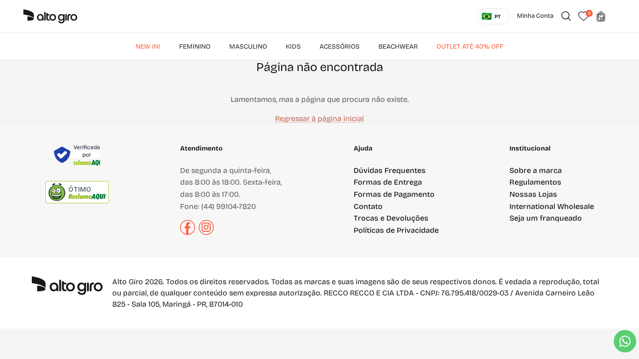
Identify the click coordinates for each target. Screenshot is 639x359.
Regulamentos (535, 182)
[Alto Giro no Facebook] (187, 232)
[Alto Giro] (50, 16)
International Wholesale (551, 206)
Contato (368, 206)
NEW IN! (148, 46)
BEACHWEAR (398, 46)
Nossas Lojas (533, 194)
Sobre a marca (535, 170)
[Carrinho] (600, 16)
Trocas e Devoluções (391, 218)
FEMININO (195, 46)
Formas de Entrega (388, 182)
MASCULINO (248, 46)
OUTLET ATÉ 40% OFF (469, 46)
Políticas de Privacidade (396, 230)
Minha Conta (535, 16)
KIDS (293, 46)
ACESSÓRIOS (340, 46)
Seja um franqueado (545, 218)
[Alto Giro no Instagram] (206, 232)
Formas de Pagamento (394, 194)
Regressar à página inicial (319, 118)
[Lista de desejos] (583, 16)
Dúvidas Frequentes (390, 170)
